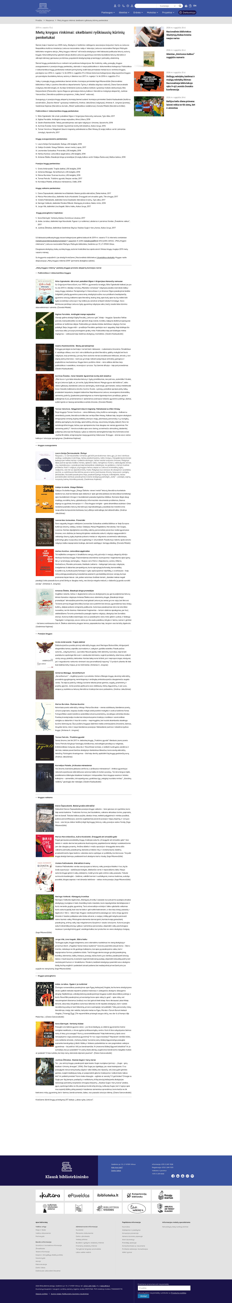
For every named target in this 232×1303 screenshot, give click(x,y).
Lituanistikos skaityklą (106, 257)
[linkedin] (177, 1176)
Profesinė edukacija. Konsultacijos (135, 1249)
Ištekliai (123, 12)
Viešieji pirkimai (81, 1239)
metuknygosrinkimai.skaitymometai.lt (51, 241)
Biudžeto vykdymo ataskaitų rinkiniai (90, 1243)
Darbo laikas (40, 1268)
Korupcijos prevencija (130, 1233)
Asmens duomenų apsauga (132, 1236)
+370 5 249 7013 (167, 1167)
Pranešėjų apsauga (129, 1243)
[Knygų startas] (166, 1195)
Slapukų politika (42, 1294)
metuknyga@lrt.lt (91, 241)
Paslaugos (107, 12)
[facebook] (173, 1176)
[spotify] (192, 1176)
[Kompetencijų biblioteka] (137, 1195)
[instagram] (187, 1176)
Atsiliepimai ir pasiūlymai (131, 1230)
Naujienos (50, 20)
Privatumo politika (178, 1293)
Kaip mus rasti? (117, 1167)
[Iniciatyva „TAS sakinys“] (137, 1208)
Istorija (38, 1261)
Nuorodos (126, 1227)
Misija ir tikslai (41, 1230)
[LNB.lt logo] (43, 8)
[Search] (180, 6)
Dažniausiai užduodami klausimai (48, 1271)
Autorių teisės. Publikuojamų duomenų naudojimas (70, 1294)
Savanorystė (40, 1258)
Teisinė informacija (43, 1252)
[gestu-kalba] (190, 6)
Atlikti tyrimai (127, 1252)
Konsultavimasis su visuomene (133, 1246)
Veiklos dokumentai (43, 1233)
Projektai (167, 12)
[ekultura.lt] (50, 1195)
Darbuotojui (189, 12)
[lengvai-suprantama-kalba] (186, 6)
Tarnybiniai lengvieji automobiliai (88, 1249)
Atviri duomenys (128, 1240)
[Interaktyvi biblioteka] (108, 1195)
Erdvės (137, 12)
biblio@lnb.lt (105, 1286)
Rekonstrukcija (41, 1264)
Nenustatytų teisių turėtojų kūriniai (175, 1227)
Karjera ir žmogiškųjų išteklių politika (49, 1255)
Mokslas (151, 12)
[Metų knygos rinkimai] (79, 1208)
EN (194, 5)
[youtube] (182, 1176)
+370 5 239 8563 (158, 1174)
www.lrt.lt (72, 241)
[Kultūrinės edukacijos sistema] (50, 1208)
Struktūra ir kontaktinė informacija (49, 1245)
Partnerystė (40, 1236)
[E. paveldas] (79, 1195)
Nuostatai (79, 1230)
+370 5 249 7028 (167, 1164)
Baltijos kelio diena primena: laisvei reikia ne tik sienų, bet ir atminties (180, 104)
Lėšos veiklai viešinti (83, 1252)
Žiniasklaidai (40, 1248)
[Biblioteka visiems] (108, 1208)
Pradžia (39, 20)
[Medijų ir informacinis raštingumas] (166, 1208)
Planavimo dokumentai (84, 1233)
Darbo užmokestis (83, 1236)
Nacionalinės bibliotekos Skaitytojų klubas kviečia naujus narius (178, 35)
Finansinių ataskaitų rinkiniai (86, 1246)
